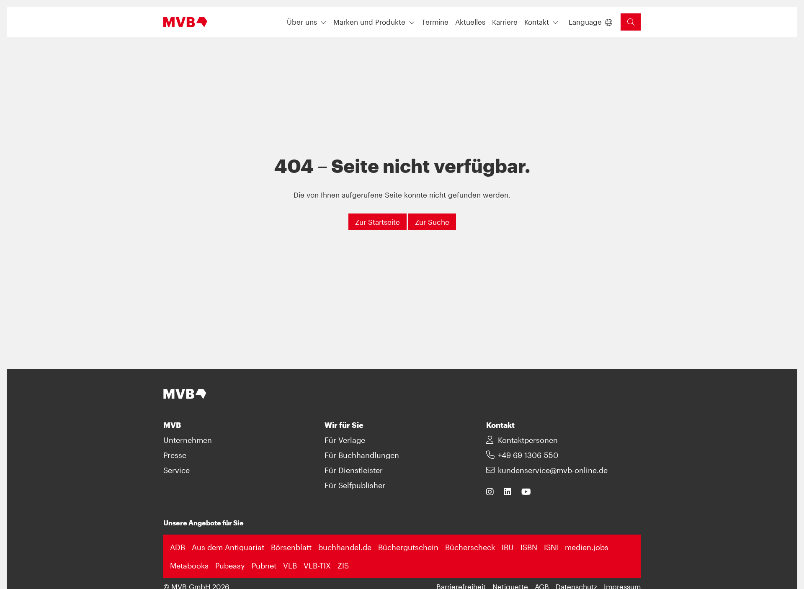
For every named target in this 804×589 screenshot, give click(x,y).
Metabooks (189, 565)
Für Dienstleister (354, 470)
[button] (435, 22)
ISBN (529, 547)
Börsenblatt (291, 547)
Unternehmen (187, 440)
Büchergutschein (408, 547)
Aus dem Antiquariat (228, 547)
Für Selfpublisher (355, 485)
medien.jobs (586, 547)
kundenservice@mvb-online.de (553, 470)
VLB (290, 565)
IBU (508, 547)
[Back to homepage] (185, 22)
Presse (174, 455)
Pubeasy (230, 565)
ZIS (343, 565)
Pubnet (264, 565)
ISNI (551, 547)
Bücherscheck (470, 547)
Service (176, 470)
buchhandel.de (344, 547)
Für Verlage (345, 440)
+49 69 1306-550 (528, 455)
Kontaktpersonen (528, 440)
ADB (177, 547)
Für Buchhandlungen (362, 455)
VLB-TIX (317, 565)
